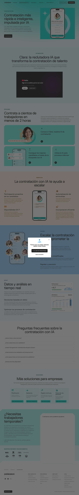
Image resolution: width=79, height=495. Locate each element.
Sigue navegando (39, 254)
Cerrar (49, 240)
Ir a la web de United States (39, 250)
